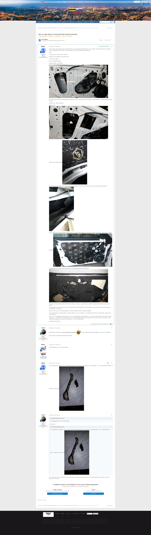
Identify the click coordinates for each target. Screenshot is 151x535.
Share (101, 40)
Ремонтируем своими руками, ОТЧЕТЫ (56, 40)
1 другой (100, 323)
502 (43, 336)
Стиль (72, 525)
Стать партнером (79, 1)
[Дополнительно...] (112, 46)
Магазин (64, 22)
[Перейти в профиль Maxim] (43, 348)
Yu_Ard (92, 323)
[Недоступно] (78, 81)
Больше (91, 22)
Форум (64, 1)
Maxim (95, 323)
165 (43, 55)
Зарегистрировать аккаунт (57, 493)
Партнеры (93, 1)
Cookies (82, 525)
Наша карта (68, 513)
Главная (52, 22)
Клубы (85, 22)
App (58, 22)
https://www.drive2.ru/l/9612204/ (69, 332)
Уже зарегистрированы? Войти (134, 4)
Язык (68, 525)
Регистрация (146, 3)
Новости (59, 1)
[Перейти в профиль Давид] (39, 40)
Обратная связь (77, 525)
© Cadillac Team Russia (75, 527)
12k (43, 355)
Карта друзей (71, 1)
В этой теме (111, 22)
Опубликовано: (54, 46)
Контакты (87, 1)
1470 (97, 323)
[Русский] (148, 2)
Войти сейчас (93, 493)
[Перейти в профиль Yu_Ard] (43, 332)
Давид (46, 39)
